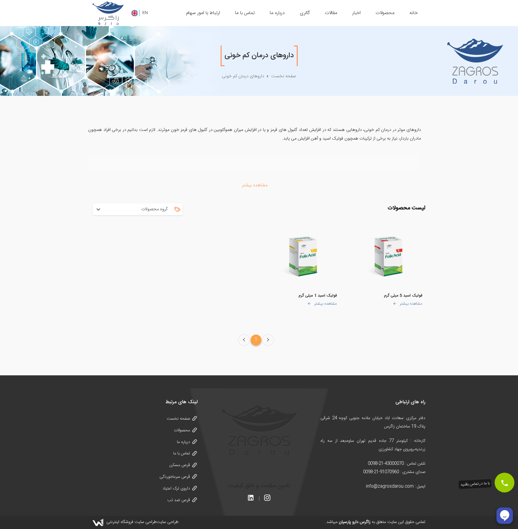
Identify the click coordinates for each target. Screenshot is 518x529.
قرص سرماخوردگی (174, 476)
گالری (305, 13)
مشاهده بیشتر (411, 303)
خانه (413, 13)
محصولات (385, 13)
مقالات (331, 13)
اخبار (356, 13)
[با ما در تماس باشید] (504, 482)
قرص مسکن (179, 465)
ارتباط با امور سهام (203, 13)
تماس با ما (245, 13)
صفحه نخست (178, 418)
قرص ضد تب (178, 500)
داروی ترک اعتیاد (176, 488)
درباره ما (277, 13)
